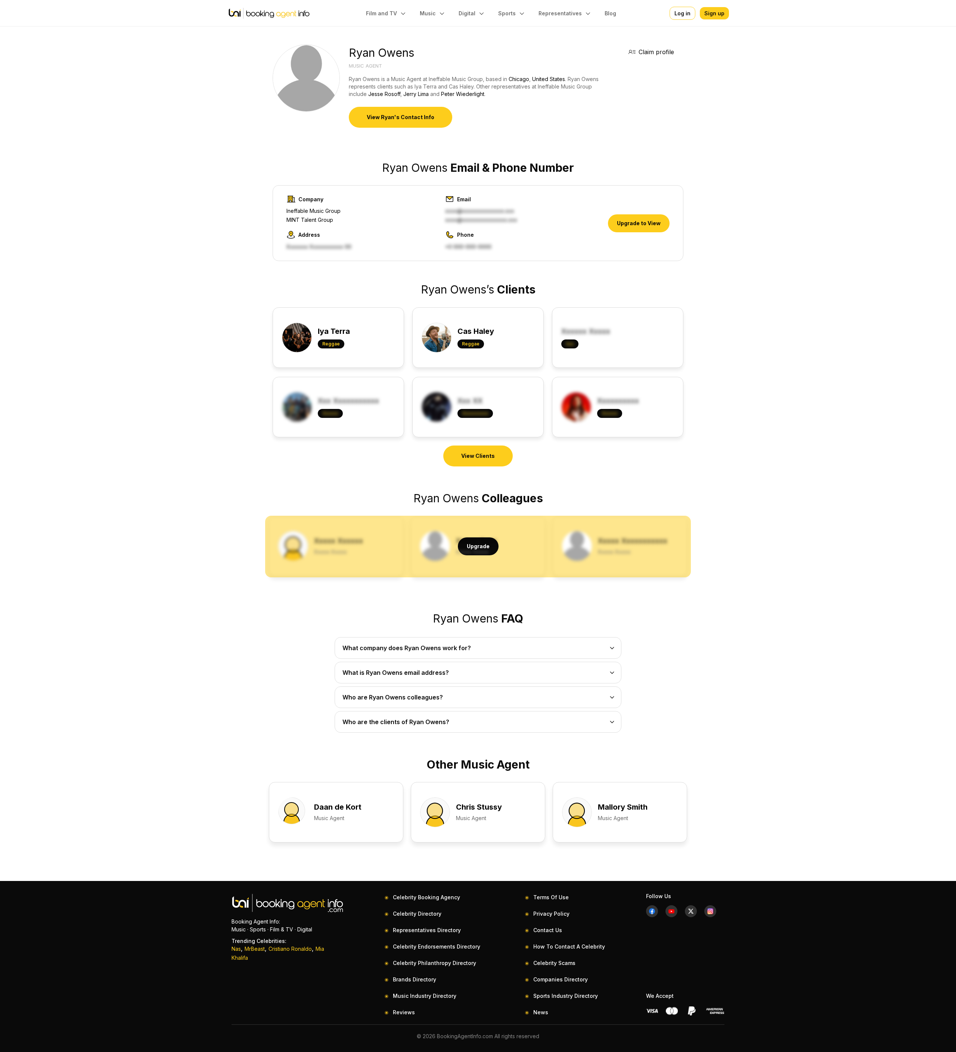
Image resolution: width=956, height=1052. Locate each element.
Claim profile (656, 52)
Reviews (404, 1012)
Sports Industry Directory (565, 996)
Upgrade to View (639, 223)
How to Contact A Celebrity (569, 946)
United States (548, 79)
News (540, 1012)
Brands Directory (414, 979)
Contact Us (547, 930)
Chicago (519, 79)
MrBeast (255, 949)
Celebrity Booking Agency (426, 897)
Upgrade (478, 546)
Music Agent (365, 66)
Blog (610, 13)
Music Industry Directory (424, 996)
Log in (682, 13)
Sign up (714, 13)
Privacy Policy (551, 913)
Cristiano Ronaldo (290, 949)
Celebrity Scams (554, 963)
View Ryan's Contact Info (400, 117)
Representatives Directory (427, 930)
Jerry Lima (416, 94)
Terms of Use (551, 897)
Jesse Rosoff (384, 94)
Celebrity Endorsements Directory (436, 946)
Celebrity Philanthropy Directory (434, 963)
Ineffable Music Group (313, 211)
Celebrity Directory (417, 913)
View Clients (478, 456)
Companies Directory (560, 979)
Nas (236, 949)
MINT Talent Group (309, 220)
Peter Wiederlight (462, 94)
